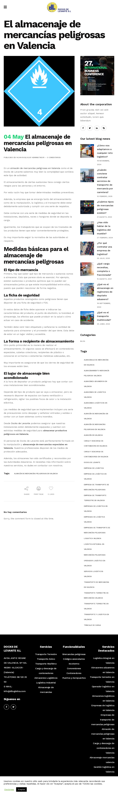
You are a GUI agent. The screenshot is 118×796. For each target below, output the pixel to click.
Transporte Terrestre (46, 654)
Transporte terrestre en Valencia (102, 679)
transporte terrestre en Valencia (96, 606)
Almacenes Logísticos (45, 678)
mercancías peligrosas (94, 555)
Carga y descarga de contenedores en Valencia (103, 748)
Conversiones (74, 668)
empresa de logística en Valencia (95, 476)
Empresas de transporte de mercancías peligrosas (102, 720)
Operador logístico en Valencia (103, 689)
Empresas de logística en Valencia (102, 708)
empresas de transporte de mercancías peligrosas (97, 530)
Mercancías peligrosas (73, 654)
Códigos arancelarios (74, 659)
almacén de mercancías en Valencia (96, 416)
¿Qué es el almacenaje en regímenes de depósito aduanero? (105, 292)
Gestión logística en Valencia (104, 769)
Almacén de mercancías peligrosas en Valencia (36, 474)
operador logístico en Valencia (94, 563)
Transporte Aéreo (46, 659)
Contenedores (73, 673)
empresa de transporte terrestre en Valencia (95, 497)
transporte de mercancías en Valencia (96, 584)
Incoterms (74, 663)
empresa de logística (94, 468)
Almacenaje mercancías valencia (102, 760)
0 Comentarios (54, 157)
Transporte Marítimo (46, 663)
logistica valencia (92, 538)
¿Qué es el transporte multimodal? (104, 316)
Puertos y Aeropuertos (73, 678)
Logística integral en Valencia (103, 660)
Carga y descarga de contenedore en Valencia (95, 443)
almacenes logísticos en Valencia (95, 405)
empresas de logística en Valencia (95, 508)
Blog (26, 157)
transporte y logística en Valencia (96, 616)
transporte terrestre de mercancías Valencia (96, 595)
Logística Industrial (46, 682)
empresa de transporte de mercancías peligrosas (96, 487)
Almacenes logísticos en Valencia (103, 698)
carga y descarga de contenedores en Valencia (96, 454)
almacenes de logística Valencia (95, 394)
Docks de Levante (20, 423)
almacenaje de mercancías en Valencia (96, 362)
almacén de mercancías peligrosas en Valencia (35, 168)
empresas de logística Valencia (94, 519)
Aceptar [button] (21, 789)
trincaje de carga (92, 625)
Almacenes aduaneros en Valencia (95, 383)
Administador (38, 157)
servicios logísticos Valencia (93, 573)
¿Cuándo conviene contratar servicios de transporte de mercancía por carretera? (105, 181)
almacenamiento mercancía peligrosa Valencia (96, 373)
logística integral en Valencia (94, 546)
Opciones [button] (9, 789)
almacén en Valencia (93, 435)
